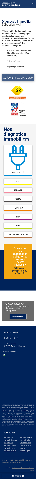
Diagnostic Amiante (10, 445)
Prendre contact (18, 316)
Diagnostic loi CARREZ (27, 437)
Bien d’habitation (25, 440)
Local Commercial (25, 443)
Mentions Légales (25, 451)
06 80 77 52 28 (11, 338)
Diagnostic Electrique (10, 440)
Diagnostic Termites (10, 451)
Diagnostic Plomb (9, 448)
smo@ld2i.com (11, 332)
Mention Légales (16, 462)
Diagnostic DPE (8, 437)
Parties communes (25, 445)
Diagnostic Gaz (8, 443)
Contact (22, 448)
